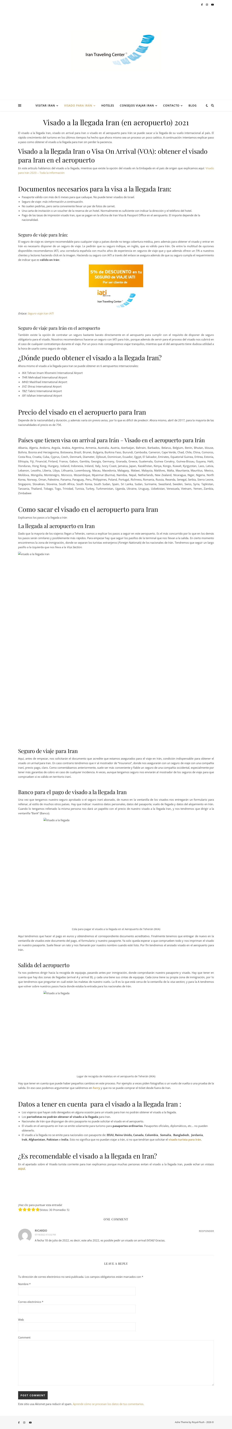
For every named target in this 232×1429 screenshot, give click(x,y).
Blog (192, 105)
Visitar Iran (45, 105)
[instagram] (207, 4)
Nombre (24, 1284)
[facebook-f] (202, 4)
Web (21, 1319)
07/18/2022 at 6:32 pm (45, 1234)
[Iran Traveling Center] (116, 51)
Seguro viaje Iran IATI (40, 313)
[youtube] (212, 4)
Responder (206, 1231)
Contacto (171, 105)
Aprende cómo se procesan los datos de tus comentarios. (108, 1404)
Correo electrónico (30, 1302)
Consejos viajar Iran (137, 105)
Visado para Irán (78, 105)
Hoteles (107, 105)
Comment (24, 1337)
